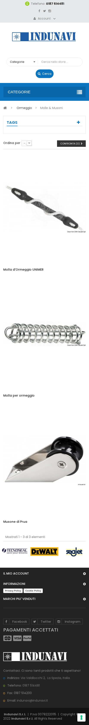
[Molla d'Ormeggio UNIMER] (44, 208)
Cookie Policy (33, 590)
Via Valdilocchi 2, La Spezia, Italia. (45, 678)
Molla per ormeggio (19, 395)
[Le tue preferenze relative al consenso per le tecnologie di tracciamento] (81, 717)
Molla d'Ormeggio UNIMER (23, 269)
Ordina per (11, 143)
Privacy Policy (13, 590)
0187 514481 (31, 685)
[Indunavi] (44, 36)
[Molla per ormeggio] (44, 333)
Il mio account (16, 573)
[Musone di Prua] (44, 460)
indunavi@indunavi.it (32, 700)
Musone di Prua (15, 521)
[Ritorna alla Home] (5, 107)
